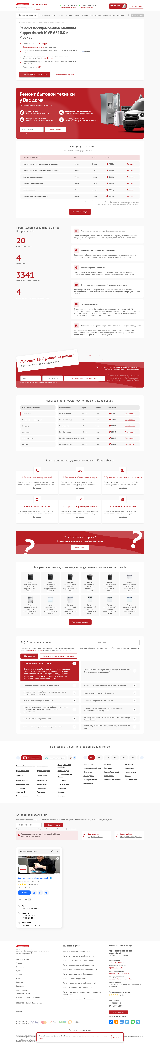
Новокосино (109, 776)
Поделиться (111, 1022)
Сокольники (88, 783)
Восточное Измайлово (92, 768)
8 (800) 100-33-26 (116, 968)
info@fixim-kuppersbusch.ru (120, 973)
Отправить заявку (55, 129)
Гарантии (85, 15)
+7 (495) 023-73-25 (69, 5)
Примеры (20, 967)
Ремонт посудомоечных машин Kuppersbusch (81, 960)
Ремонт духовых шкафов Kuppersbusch (78, 974)
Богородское (88, 764)
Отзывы (69, 15)
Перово (128, 776)
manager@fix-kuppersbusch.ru (120, 979)
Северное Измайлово (112, 780)
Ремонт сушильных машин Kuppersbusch (79, 999)
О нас (61, 15)
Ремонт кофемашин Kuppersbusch (76, 951)
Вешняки (107, 764)
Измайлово (87, 772)
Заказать (130, 164)
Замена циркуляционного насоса (37, 196)
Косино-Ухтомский (111, 772)
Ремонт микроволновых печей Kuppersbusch (80, 969)
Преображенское (90, 780)
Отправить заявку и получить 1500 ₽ (84, 378)
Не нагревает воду (65, 420)
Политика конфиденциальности (80, 1030)
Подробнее (37, 488)
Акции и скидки (95, 15)
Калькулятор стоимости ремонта (28, 998)
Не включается (64, 426)
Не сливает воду (65, 414)
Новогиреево (88, 776)
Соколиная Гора (131, 780)
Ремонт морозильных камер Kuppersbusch (79, 983)
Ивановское (129, 768)
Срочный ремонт (44, 15)
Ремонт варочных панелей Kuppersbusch (79, 965)
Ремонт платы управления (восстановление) (41, 164)
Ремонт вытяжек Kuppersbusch (75, 978)
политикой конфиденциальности (47, 382)
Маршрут (26, 892)
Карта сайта (20, 1011)
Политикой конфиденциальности (67, 829)
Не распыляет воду (65, 444)
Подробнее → (130, 413)
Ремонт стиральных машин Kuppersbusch (79, 956)
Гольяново (108, 768)
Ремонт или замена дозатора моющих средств (42, 170)
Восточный (129, 764)
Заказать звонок (80, 547)
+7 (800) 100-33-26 (88, 5)
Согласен (116, 1037)
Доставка (77, 15)
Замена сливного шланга (33, 183)
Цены (54, 15)
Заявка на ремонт (109, 15)
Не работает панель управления (70, 438)
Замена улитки (29, 190)
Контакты (120, 15)
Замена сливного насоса (33, 177)
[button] (18, 758)
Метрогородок (130, 772)
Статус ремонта (137, 15)
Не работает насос (65, 432)
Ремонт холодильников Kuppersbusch (77, 987)
